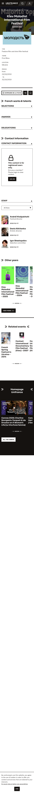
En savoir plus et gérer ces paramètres (14, 784)
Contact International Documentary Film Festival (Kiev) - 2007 (22, 346)
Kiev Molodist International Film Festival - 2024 (22, 291)
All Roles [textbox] (7, 208)
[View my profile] (29, 4)
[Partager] (25, 93)
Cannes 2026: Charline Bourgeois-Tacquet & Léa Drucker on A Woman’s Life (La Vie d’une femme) (13, 421)
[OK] (17, 789)
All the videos (8, 439)
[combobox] (17, 208)
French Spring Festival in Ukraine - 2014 (6, 352)
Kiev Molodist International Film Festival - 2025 (7, 292)
